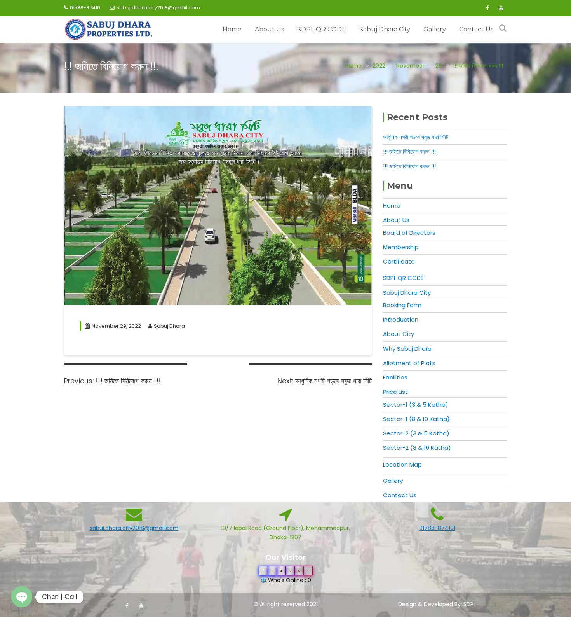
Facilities (395, 377)
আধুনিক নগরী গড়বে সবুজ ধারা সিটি (415, 137)
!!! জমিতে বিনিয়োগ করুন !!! (409, 151)
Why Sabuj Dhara (407, 348)
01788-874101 (86, 7)
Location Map (402, 464)
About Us (269, 29)
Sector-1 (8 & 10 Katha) (416, 419)
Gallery (434, 29)
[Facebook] (487, 8)
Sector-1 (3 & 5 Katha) (415, 404)
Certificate (399, 261)
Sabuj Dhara (169, 326)
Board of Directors (409, 233)
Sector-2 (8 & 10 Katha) (417, 448)
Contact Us (476, 29)
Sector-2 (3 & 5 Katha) (416, 433)
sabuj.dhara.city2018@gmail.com (158, 7)
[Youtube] (500, 8)
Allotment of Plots (409, 363)
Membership (401, 247)
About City (398, 334)
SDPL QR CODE (321, 29)
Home (232, 29)
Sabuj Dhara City (384, 29)
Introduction (400, 319)
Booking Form (402, 305)
